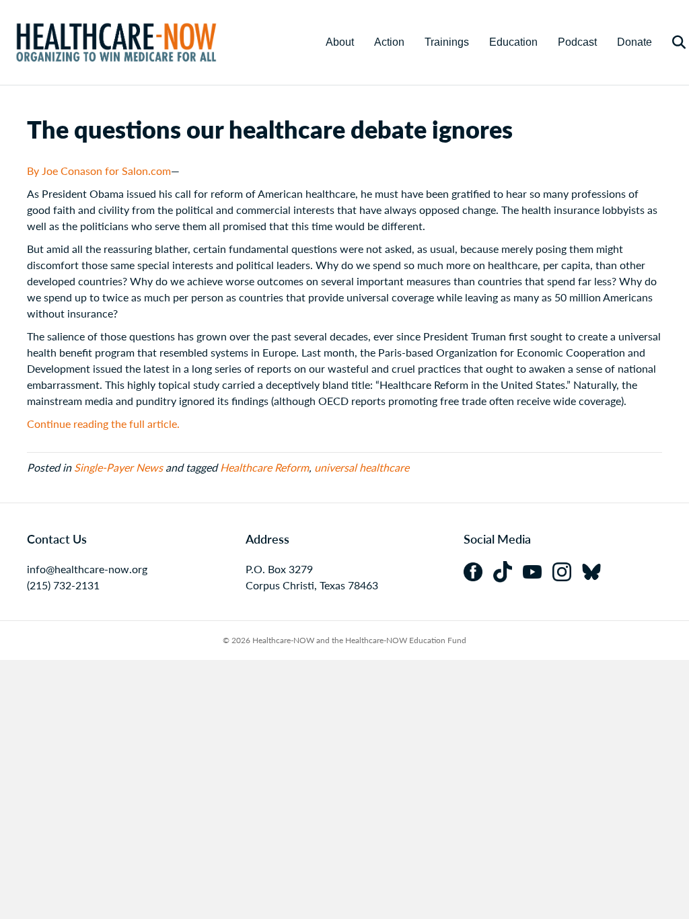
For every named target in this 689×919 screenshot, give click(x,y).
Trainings (447, 42)
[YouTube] (537, 570)
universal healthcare (361, 467)
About (340, 42)
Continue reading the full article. (103, 423)
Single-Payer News (118, 467)
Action (389, 42)
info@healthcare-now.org (87, 569)
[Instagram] (567, 570)
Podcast (577, 42)
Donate (634, 42)
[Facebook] (478, 570)
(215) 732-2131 (63, 585)
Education (513, 42)
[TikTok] (508, 570)
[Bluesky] (595, 570)
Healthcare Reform (264, 467)
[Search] (670, 42)
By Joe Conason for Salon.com (99, 170)
